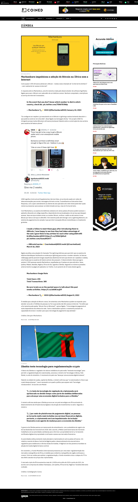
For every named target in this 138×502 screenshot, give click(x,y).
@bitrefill (78, 233)
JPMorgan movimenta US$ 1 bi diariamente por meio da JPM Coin (103, 149)
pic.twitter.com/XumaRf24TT (39, 238)
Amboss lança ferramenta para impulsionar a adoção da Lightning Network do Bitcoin (103, 127)
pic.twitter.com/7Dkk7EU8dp (55, 104)
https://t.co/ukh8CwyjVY (51, 289)
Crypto (40, 18)
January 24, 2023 (74, 110)
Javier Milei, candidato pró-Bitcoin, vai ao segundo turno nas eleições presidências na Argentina (105, 172)
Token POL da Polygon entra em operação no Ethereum (103, 83)
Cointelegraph (31, 472)
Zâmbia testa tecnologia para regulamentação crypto (50, 366)
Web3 (67, 18)
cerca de (29, 304)
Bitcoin (23, 74)
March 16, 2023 (33, 247)
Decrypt (29, 316)
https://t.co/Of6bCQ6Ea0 (55, 236)
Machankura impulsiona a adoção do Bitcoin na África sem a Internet (54, 78)
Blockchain (30, 18)
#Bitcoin (30, 231)
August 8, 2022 (73, 295)
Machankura (38, 91)
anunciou (54, 373)
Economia (49, 18)
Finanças (59, 18)
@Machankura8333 (36, 236)
